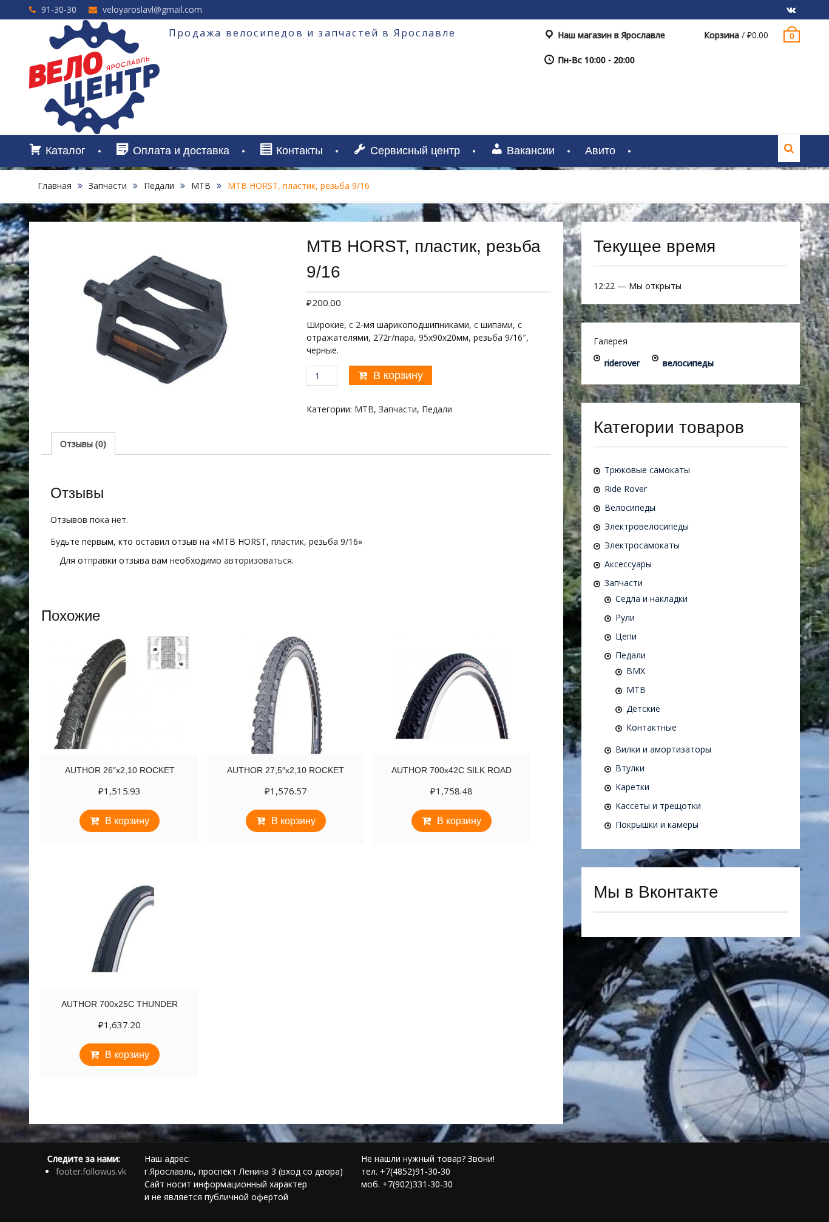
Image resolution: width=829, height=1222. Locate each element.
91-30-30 (58, 9)
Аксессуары (628, 564)
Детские (643, 708)
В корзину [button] (127, 821)
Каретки (632, 787)
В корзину (398, 375)
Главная (55, 185)
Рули (625, 617)
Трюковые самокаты (647, 470)
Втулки (630, 768)
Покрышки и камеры (657, 824)
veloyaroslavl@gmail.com (152, 9)
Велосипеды (629, 507)
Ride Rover (625, 488)
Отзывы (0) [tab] (83, 443)
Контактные (651, 727)
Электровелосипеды (646, 526)
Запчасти (108, 185)
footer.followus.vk (91, 1171)
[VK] (791, 10)
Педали (159, 185)
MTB (201, 185)
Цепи (626, 636)
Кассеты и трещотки (658, 805)
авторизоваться (258, 560)
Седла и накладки (651, 598)
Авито (600, 151)
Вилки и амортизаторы (663, 749)
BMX (635, 671)
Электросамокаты (642, 545)
